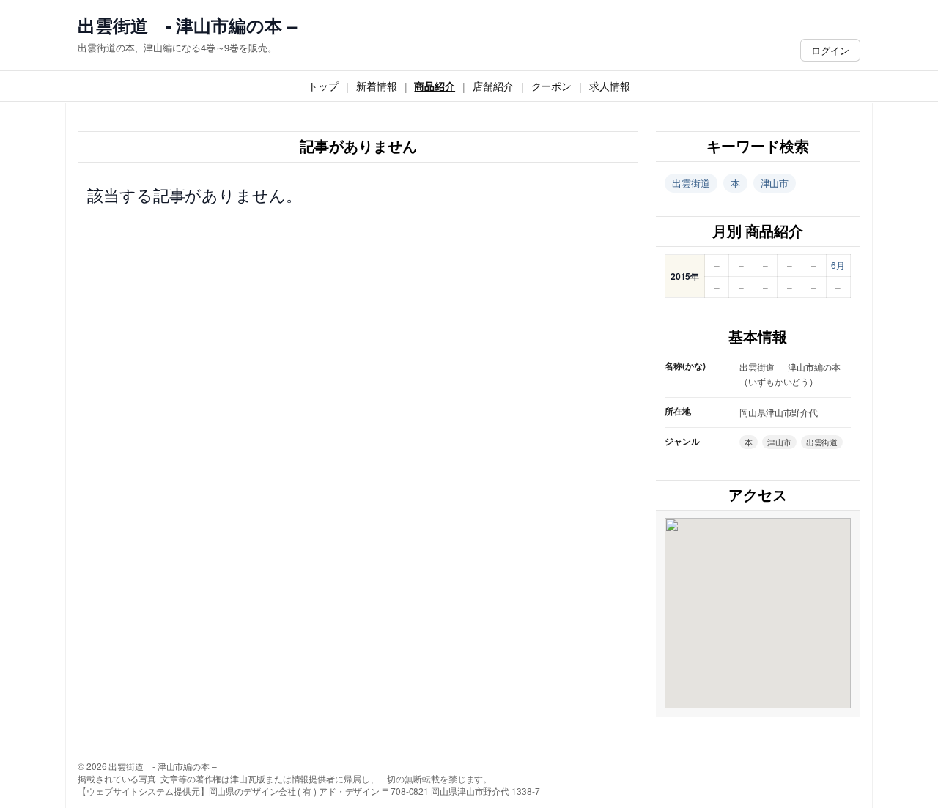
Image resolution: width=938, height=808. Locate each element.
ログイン (830, 50)
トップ (323, 85)
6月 (838, 265)
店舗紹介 (493, 85)
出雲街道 (691, 183)
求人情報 (609, 85)
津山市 (775, 183)
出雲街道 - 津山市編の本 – (187, 25)
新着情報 (376, 85)
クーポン (551, 85)
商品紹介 (434, 85)
